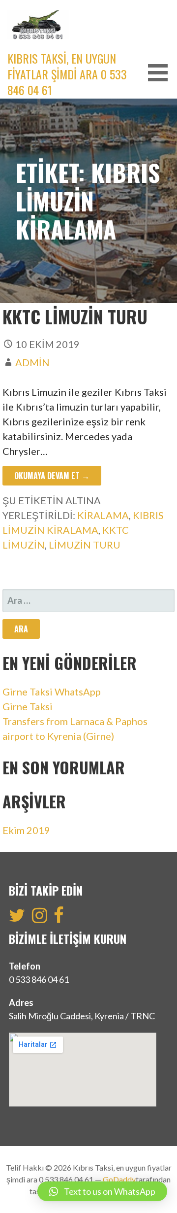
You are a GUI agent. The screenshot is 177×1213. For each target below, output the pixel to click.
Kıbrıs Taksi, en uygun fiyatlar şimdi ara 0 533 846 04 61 (67, 74)
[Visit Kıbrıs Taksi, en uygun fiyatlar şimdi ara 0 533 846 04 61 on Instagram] (39, 918)
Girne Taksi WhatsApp (51, 691)
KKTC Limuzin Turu (75, 316)
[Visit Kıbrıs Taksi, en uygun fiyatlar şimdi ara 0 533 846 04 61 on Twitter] (17, 918)
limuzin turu (84, 545)
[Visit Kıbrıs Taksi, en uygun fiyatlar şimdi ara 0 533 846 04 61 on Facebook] (59, 918)
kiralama (103, 515)
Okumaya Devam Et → (51, 476)
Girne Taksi (27, 706)
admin (32, 362)
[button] (161, 72)
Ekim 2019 (26, 830)
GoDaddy (119, 1179)
